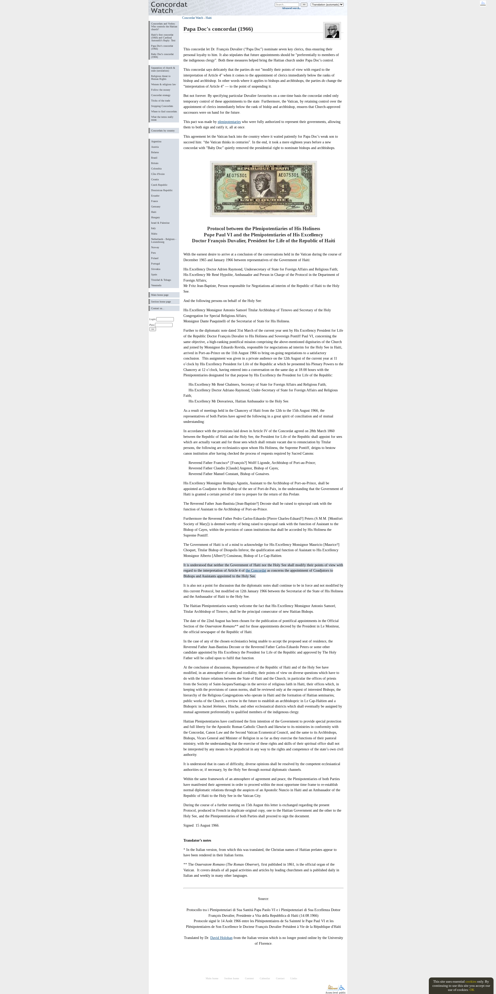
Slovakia (155, 269)
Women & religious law (163, 84)
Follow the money (160, 89)
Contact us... (158, 308)
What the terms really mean (162, 118)
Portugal (155, 263)
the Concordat (256, 570)
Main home (212, 978)
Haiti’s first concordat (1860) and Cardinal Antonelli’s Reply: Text (163, 37)
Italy (153, 228)
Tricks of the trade (160, 100)
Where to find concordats (164, 111)
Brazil (154, 157)
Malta (154, 233)
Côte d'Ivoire (158, 174)
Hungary (155, 217)
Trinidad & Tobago (161, 279)
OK (472, 990)
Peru (153, 252)
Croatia (155, 179)
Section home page (161, 301)
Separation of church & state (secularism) (163, 69)
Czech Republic (159, 184)
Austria (155, 146)
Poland (154, 258)
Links (293, 978)
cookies (471, 981)
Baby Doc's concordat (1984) (162, 55)
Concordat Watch (192, 18)
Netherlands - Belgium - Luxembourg (163, 240)
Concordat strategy (161, 95)
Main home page (159, 294)
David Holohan (221, 938)
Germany (155, 206)
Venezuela (156, 285)
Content (249, 978)
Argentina (156, 141)
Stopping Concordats (162, 106)
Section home (231, 978)
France (154, 201)
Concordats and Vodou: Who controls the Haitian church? (164, 26)
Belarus (155, 152)
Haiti (153, 212)
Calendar (265, 978)
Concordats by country (163, 130)
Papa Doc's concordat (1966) (162, 47)
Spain (154, 274)
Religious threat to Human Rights (161, 77)
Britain (154, 163)
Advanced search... (291, 8)
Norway (155, 247)
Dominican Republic (162, 190)
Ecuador (155, 195)
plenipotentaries (229, 122)
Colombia (156, 168)
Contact (280, 978)
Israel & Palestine (160, 222)
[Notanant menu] (332, 989)
